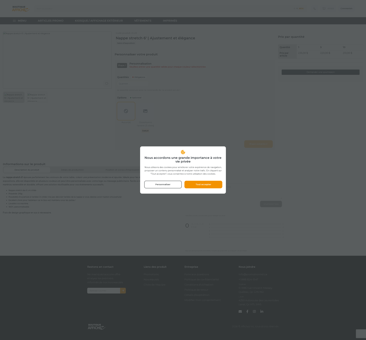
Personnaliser (162, 184)
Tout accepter (203, 184)
